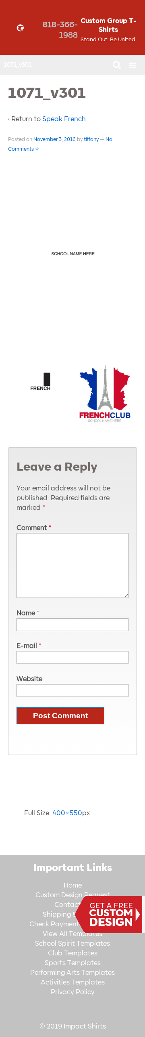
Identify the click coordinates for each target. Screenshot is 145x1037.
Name (26, 613)
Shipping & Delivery (73, 914)
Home (73, 885)
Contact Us (72, 905)
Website (29, 679)
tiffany (91, 139)
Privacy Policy (73, 992)
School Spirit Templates (72, 943)
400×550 (67, 813)
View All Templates (72, 934)
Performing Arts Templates (72, 973)
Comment (34, 528)
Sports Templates (73, 963)
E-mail (27, 646)
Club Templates (72, 953)
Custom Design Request (72, 895)
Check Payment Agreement (72, 924)
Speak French (64, 119)
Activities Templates (73, 982)
